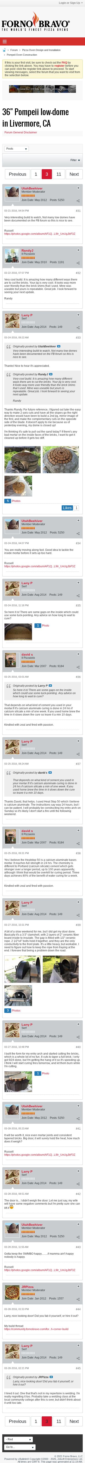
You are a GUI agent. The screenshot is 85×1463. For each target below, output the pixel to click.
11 (58, 174)
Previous (17, 174)
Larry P (27, 315)
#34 (78, 543)
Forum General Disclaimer (21, 132)
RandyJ (27, 250)
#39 (78, 925)
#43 (78, 1247)
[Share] (78, 201)
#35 (78, 605)
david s (27, 654)
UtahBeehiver (32, 188)
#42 (78, 1194)
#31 (78, 210)
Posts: (53, 200)
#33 (78, 337)
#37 (78, 764)
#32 (78, 273)
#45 (78, 1368)
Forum (14, 50)
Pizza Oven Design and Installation (41, 50)
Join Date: (28, 200)
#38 (78, 853)
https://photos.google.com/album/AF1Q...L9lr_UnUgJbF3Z (39, 233)
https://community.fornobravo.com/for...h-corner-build (36, 1329)
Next (74, 174)
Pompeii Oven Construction (22, 54)
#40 (78, 1047)
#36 (78, 677)
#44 (78, 1309)
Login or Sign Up (69, 3)
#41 (78, 1128)
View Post (58, 346)
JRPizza (28, 1287)
